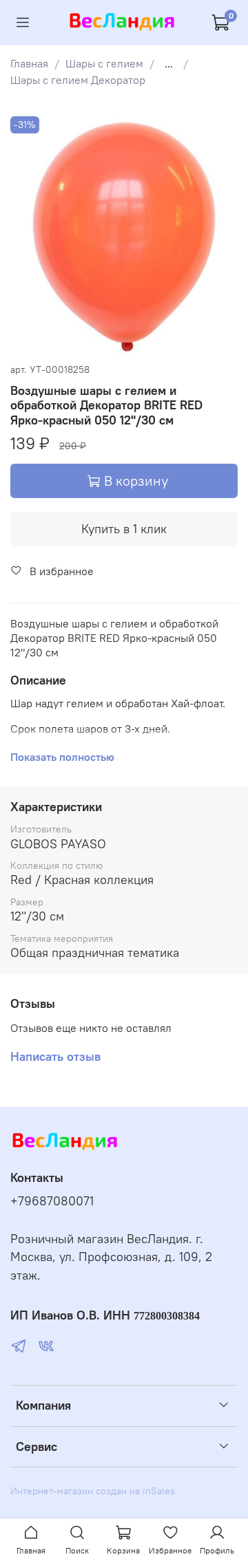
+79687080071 (52, 1201)
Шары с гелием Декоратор (77, 80)
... (169, 63)
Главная (29, 63)
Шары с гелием (104, 63)
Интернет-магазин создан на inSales (92, 1491)
